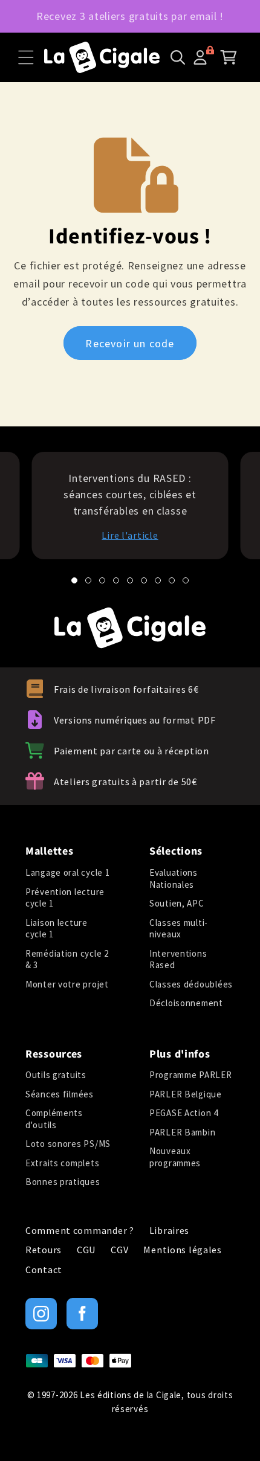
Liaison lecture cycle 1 (56, 928)
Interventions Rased (178, 959)
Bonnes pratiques (62, 1181)
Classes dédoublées (191, 984)
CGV (119, 1250)
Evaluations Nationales (173, 878)
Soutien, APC (176, 903)
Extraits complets (62, 1163)
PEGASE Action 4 (183, 1113)
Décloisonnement (186, 1003)
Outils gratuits (55, 1074)
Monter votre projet (67, 984)
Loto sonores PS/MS (68, 1143)
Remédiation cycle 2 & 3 (67, 959)
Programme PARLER (190, 1074)
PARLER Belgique (185, 1094)
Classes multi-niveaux (178, 928)
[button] (26, 57)
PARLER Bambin (182, 1132)
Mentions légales (182, 1250)
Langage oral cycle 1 (67, 872)
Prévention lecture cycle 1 (65, 898)
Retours (43, 1250)
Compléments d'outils (54, 1119)
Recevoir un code (129, 343)
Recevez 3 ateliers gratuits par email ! (130, 16)
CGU (86, 1250)
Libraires (169, 1231)
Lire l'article (130, 535)
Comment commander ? (79, 1231)
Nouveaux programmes (175, 1157)
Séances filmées (59, 1094)
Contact (43, 1270)
